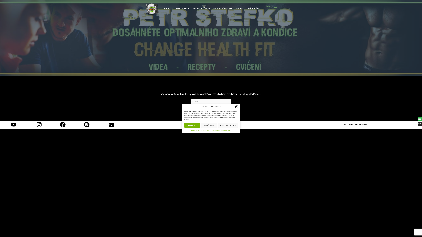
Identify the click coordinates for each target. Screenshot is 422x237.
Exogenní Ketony (222, 8)
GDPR (346, 125)
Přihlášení (254, 8)
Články (208, 8)
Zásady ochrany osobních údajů (200, 130)
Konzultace (182, 8)
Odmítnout (209, 125)
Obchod (240, 8)
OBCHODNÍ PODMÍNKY (358, 125)
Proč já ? (169, 8)
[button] (237, 107)
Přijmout (192, 125)
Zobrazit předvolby (227, 125)
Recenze (197, 8)
